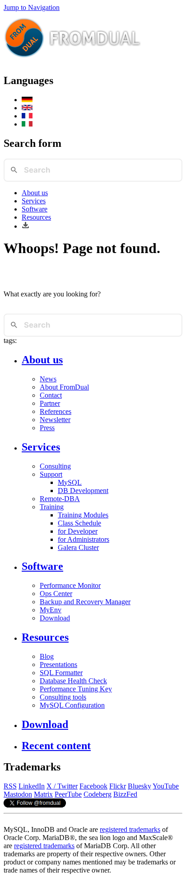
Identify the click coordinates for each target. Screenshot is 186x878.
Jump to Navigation (32, 7)
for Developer (78, 531)
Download (55, 618)
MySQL (70, 482)
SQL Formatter (61, 672)
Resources (36, 217)
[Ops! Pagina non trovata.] (27, 124)
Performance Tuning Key (76, 689)
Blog (47, 656)
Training (52, 507)
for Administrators (83, 539)
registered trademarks (130, 829)
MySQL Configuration (72, 705)
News (48, 379)
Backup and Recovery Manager (85, 602)
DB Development (83, 490)
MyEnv (50, 610)
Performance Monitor (70, 585)
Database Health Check (73, 681)
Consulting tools (63, 697)
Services (34, 201)
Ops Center (56, 593)
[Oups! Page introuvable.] (27, 116)
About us (35, 193)
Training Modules (83, 515)
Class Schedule (79, 523)
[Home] (73, 61)
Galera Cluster (78, 547)
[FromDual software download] (25, 226)
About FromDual (64, 387)
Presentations (58, 664)
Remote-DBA (60, 498)
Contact (51, 395)
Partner (50, 403)
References (55, 411)
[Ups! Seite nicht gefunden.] (27, 99)
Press (47, 428)
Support (51, 474)
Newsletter (55, 419)
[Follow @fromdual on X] (35, 805)
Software (34, 209)
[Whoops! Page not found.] (27, 108)
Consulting (55, 466)
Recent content (56, 745)
